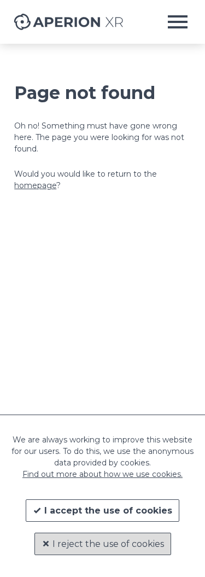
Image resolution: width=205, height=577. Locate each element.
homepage (35, 185)
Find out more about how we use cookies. (102, 474)
